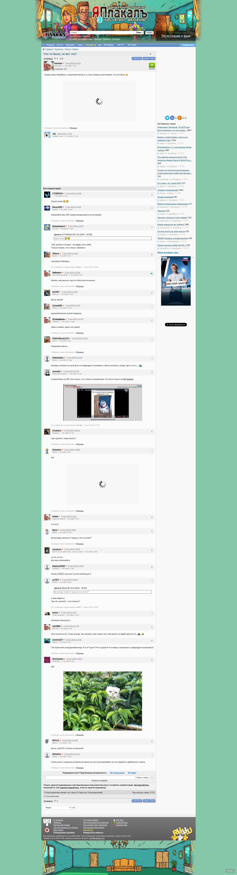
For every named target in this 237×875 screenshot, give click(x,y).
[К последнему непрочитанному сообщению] (61, 58)
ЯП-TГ (121, 45)
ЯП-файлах (128, 379)
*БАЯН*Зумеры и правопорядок (172, 238)
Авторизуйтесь (141, 785)
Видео (75, 49)
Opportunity (164, 220)
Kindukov (56, 430)
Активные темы (85, 39)
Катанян (163, 234)
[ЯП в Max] (186, 117)
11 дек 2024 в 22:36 (74, 358)
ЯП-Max (132, 773)
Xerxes (162, 193)
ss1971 (55, 580)
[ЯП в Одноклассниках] (179, 117)
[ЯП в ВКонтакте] (172, 117)
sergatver (56, 549)
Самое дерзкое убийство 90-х (171, 245)
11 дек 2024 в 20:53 (73, 63)
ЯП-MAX (132, 45)
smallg (162, 241)
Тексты (174, 133)
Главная (49, 49)
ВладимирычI (58, 226)
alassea (163, 200)
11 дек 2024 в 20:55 (73, 193)
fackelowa (164, 207)
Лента (59, 45)
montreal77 (57, 639)
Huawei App (121, 825)
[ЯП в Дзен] (176, 117)
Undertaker (164, 179)
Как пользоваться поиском (96, 822)
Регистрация (171, 35)
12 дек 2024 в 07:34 (71, 371)
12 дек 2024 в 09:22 (72, 430)
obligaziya (163, 133)
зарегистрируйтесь (69, 787)
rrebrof (162, 214)
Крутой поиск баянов (80, 36)
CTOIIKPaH (57, 193)
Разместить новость (93, 832)
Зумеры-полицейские (167, 190)
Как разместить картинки (95, 825)
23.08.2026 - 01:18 (64, 134)
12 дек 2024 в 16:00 (72, 450)
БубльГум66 (165, 227)
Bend (54, 530)
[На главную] (43, 45)
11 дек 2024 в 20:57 (76, 226)
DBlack (162, 166)
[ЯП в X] (183, 117)
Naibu (162, 143)
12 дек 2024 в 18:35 (73, 640)
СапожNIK (57, 305)
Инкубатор (91, 45)
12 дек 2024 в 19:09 (70, 740)
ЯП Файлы (108, 45)
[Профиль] (49, 66)
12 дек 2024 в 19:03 (74, 659)
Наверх (230, 871)
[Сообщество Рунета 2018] (174, 833)
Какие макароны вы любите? (171, 224)
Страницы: (48, 58)
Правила (107, 39)
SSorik (162, 186)
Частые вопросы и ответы (65, 827)
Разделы (50, 45)
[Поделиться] (150, 53)
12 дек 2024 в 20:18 (72, 754)
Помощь (98, 39)
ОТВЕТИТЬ (136, 58)
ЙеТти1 (55, 740)
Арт (100, 45)
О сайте (73, 39)
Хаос (80, 45)
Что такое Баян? (91, 820)
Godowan (56, 449)
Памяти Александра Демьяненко (173, 204)
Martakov (56, 754)
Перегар (161, 211)
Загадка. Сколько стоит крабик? (172, 217)
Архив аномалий (165, 197)
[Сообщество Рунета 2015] (182, 833)
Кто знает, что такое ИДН (169, 183)
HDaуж (55, 253)
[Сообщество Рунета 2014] (189, 833)
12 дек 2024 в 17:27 (69, 612)
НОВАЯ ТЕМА (149, 58)
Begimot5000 (58, 566)
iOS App (120, 820)
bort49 (55, 292)
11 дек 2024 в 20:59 (69, 292)
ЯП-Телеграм (116, 773)
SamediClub (164, 248)
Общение (70, 45)
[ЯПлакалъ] (55, 35)
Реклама (116, 39)
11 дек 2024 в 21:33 (75, 319)
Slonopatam (57, 659)
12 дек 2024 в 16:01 (69, 516)
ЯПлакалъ (73, 128)
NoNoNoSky (58, 357)
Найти (149, 32)
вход (187, 35)
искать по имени (99, 780)
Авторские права (61, 825)
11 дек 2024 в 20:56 (73, 207)
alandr (162, 153)
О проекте (58, 820)
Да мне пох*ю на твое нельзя (171, 231)
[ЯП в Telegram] (167, 117)
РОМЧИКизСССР (60, 338)
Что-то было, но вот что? (60, 53)
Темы (138, 32)
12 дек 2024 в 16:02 (68, 530)
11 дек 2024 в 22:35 (80, 338)
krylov (55, 612)
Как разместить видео (93, 827)
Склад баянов (173, 241)
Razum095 (57, 207)
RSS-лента (58, 830)
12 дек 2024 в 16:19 (75, 566)
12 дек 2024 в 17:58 (71, 626)
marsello (56, 371)
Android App (122, 822)
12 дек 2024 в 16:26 (70, 580)
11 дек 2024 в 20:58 (70, 253)
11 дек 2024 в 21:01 (72, 305)
